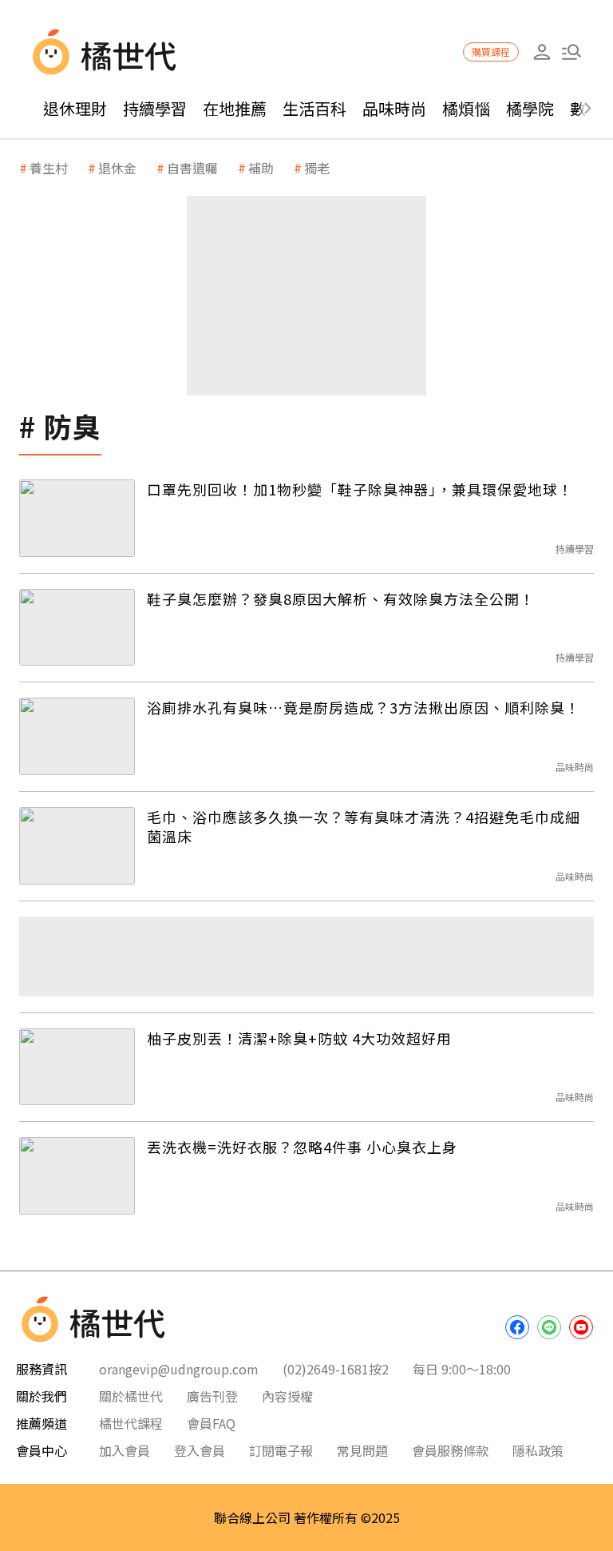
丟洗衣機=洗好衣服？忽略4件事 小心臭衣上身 (302, 1146)
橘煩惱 (466, 108)
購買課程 (491, 51)
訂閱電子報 (281, 1450)
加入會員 (124, 1450)
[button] (571, 52)
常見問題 (362, 1450)
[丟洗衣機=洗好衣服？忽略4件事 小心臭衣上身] (77, 1176)
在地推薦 (235, 108)
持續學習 (155, 108)
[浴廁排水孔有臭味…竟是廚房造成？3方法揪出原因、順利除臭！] (77, 736)
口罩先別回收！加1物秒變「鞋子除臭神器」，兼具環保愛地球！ (360, 489)
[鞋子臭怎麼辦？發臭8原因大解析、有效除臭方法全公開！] (77, 627)
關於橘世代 (131, 1396)
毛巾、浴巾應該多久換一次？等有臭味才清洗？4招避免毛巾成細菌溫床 (363, 826)
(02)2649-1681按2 (336, 1368)
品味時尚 (394, 108)
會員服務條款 (450, 1450)
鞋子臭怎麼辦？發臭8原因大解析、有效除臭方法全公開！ (341, 598)
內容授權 (287, 1396)
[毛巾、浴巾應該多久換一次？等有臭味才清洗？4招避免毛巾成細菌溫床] (77, 846)
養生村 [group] (49, 167)
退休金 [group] (117, 167)
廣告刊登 (212, 1396)
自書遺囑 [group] (192, 167)
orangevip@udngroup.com (179, 1368)
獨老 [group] (317, 167)
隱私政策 (538, 1450)
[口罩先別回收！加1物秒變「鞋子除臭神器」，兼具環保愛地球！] (77, 518)
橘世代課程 (131, 1423)
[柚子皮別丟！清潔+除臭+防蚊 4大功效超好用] (77, 1067)
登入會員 (199, 1450)
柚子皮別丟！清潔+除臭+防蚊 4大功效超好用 (299, 1038)
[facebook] (517, 1327)
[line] (549, 1327)
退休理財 (75, 108)
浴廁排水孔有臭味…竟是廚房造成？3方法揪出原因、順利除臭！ (363, 707)
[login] (541, 52)
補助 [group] (261, 167)
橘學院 (530, 108)
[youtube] (581, 1327)
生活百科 (314, 108)
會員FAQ (211, 1423)
